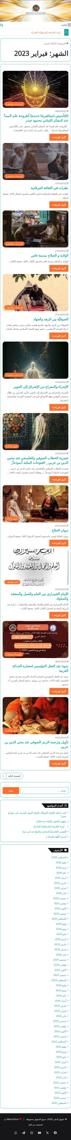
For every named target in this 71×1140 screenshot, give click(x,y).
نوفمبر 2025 (60, 903)
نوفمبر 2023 (60, 1026)
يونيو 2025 (61, 929)
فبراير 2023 (60, 1072)
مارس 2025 (60, 944)
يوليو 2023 (61, 1046)
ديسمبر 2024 (59, 959)
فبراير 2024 (60, 1011)
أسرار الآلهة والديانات (56, 836)
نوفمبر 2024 (60, 965)
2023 (53, 43)
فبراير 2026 (60, 888)
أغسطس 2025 (59, 918)
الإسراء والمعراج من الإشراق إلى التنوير (41, 386)
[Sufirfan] (35, 11)
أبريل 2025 (60, 939)
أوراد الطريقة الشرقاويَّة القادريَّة (47, 32)
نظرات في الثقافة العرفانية (49, 188)
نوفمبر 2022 (60, 1087)
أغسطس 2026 (59, 857)
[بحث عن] (1, 24)
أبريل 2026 (60, 878)
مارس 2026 (60, 883)
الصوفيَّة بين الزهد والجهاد (50, 319)
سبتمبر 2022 (60, 1098)
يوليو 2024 (61, 985)
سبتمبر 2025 (60, 913)
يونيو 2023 (61, 1052)
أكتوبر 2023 (60, 1031)
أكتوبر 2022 (60, 1092)
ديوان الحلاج (60, 530)
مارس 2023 (60, 1067)
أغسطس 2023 (59, 1041)
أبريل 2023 (60, 1062)
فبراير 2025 (60, 949)
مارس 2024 (60, 1005)
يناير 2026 (61, 893)
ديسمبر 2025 (59, 898)
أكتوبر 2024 (60, 970)
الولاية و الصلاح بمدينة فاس (49, 255)
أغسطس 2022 (59, 1103)
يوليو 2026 (61, 862)
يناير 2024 (61, 1016)
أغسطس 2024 (59, 980)
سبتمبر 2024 (59, 975)
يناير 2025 (61, 954)
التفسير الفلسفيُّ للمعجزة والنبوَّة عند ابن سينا (44, 831)
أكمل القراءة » (59, 137)
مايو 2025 (61, 934)
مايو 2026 (61, 872)
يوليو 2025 (61, 924)
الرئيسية (62, 43)
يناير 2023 (61, 1077)
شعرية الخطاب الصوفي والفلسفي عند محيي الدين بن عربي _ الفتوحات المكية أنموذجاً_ (37, 460)
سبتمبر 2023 (59, 1036)
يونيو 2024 (61, 990)
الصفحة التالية (14, 776)
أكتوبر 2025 (60, 908)
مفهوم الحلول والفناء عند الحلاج (51, 821)
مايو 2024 (61, 995)
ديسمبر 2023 (59, 1021)
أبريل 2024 (60, 1000)
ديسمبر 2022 (59, 1082)
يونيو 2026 (61, 867)
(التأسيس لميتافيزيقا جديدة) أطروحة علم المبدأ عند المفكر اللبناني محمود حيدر (36, 118)
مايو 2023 (61, 1057)
